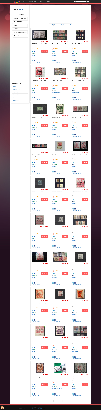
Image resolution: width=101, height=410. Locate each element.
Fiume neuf (15, 92)
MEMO (48, 1)
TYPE (23, 1)
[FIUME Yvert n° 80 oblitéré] (80, 256)
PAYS (41, 1)
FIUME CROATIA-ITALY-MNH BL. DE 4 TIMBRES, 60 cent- (39, 340)
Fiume (14, 86)
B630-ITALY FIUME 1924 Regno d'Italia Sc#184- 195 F (79, 44)
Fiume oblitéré (16, 95)
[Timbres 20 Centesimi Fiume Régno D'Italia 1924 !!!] (80, 293)
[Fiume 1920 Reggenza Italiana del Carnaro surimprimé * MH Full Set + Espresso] (60, 35)
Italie (34, 55)
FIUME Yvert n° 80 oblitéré (78, 266)
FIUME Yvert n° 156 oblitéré (58, 229)
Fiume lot (15, 97)
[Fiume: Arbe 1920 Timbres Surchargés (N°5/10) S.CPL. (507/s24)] (39, 146)
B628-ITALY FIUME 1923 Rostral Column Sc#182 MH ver (58, 192)
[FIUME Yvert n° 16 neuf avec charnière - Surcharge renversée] (39, 108)
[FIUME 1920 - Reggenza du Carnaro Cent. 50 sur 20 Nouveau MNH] (40, 367)
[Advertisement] (20, 58)
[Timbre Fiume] (60, 145)
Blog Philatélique (41, 408)
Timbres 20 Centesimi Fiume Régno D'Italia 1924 (80, 303)
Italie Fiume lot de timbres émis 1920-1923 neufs (59, 81)
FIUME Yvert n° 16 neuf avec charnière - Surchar (38, 118)
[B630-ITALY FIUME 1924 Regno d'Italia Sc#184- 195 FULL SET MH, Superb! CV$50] (80, 34)
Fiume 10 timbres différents (58, 266)
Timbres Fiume (16, 89)
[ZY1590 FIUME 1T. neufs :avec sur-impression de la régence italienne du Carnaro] (60, 108)
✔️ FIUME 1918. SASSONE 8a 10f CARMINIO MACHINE (39, 229)
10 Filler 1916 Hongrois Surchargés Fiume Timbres (39, 303)
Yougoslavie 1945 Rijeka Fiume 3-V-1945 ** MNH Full (80, 81)
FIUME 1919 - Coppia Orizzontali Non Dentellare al (40, 44)
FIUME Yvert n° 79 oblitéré (57, 303)
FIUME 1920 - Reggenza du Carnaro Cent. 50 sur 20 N (39, 377)
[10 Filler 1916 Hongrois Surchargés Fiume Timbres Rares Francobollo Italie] (40, 293)
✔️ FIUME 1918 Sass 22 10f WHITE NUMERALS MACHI (39, 81)
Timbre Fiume (55, 154)
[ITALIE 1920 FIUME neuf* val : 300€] (80, 219)
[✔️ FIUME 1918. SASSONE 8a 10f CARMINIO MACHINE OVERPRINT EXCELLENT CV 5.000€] (40, 219)
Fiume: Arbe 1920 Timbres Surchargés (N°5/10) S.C (37, 155)
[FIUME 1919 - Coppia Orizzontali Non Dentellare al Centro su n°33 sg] (39, 34)
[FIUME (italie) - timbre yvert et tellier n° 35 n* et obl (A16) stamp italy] (80, 145)
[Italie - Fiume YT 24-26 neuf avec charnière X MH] (80, 109)
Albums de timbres (57, 388)
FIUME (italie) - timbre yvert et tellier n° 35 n (80, 155)
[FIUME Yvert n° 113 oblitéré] (39, 182)
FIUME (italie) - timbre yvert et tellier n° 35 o (39, 266)
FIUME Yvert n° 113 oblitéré (37, 191)
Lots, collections (57, 92)
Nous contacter (35, 408)
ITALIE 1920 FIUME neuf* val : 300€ (79, 229)
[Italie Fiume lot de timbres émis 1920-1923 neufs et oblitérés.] (60, 71)
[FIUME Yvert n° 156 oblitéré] (60, 219)
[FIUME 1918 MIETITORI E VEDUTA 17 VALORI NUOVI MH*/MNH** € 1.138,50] (80, 330)
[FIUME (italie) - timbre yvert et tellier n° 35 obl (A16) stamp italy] (39, 256)
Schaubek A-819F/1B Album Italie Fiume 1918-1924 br (59, 377)
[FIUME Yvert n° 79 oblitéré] (60, 293)
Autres (55, 277)
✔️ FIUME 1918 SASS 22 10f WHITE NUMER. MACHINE (79, 192)
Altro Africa (76, 351)
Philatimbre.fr (34, 406)
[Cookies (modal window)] (2, 407)
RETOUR (21, 9)
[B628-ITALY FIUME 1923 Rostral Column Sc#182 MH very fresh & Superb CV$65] (60, 182)
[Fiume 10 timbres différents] (60, 257)
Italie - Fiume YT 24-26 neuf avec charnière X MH (79, 118)
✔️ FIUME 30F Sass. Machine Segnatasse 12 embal (78, 377)
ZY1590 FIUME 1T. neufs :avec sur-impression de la (59, 118)
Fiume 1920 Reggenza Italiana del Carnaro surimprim (59, 44)
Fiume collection (16, 100)
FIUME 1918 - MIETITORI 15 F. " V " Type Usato (59, 340)
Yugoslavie (76, 92)
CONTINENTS (32, 1)
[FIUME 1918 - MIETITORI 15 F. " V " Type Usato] (60, 330)
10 (70, 24)
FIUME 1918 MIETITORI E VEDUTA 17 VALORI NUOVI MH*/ (80, 340)
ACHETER (44, 51)
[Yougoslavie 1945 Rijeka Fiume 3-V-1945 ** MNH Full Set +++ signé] (80, 71)
